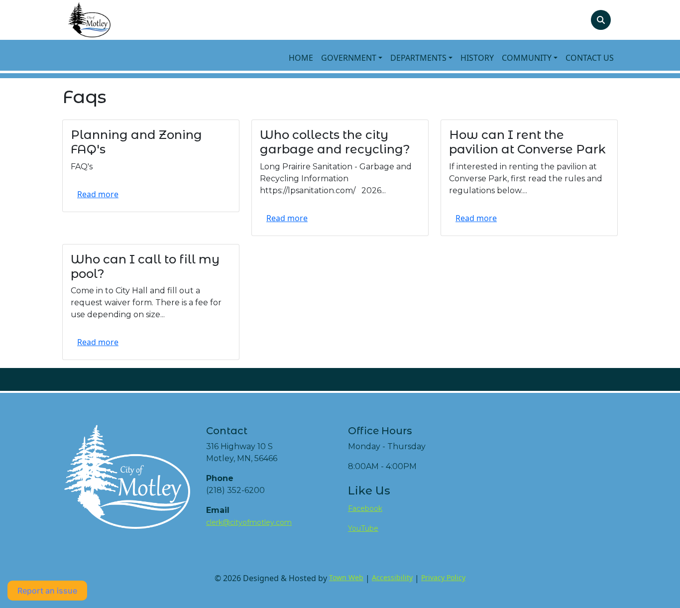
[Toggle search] (601, 20)
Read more (97, 194)
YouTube (363, 528)
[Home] (89, 20)
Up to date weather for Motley (542, 505)
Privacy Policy (443, 577)
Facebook (365, 508)
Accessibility (392, 577)
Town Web (346, 577)
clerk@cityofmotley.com (249, 522)
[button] (351, 58)
